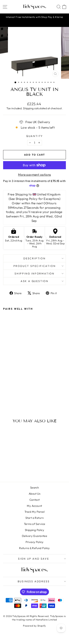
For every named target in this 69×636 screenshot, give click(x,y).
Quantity (34, 136)
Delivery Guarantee (34, 536)
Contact (34, 499)
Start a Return (34, 518)
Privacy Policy (35, 542)
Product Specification (34, 266)
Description (34, 258)
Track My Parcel (34, 511)
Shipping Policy (34, 530)
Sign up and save (33, 558)
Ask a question (34, 281)
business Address (34, 581)
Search (34, 487)
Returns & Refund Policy (34, 548)
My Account (34, 506)
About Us (34, 493)
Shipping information (34, 273)
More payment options (34, 174)
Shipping (28, 108)
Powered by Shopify (34, 625)
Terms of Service (34, 524)
